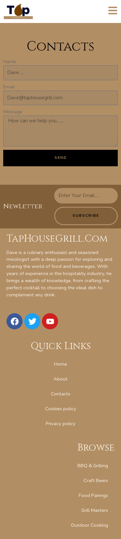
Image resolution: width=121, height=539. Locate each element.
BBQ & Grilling (92, 465)
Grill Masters (94, 510)
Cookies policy (60, 408)
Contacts (60, 393)
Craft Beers (96, 480)
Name (9, 61)
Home (60, 364)
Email (9, 86)
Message (12, 111)
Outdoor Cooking (89, 525)
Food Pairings (93, 495)
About (60, 379)
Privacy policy (61, 423)
